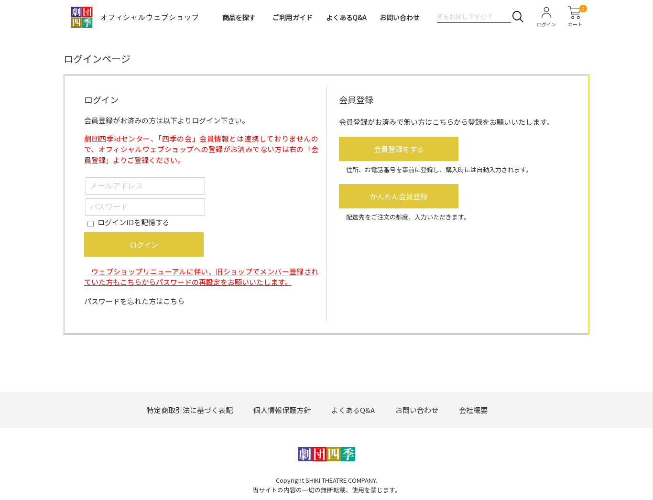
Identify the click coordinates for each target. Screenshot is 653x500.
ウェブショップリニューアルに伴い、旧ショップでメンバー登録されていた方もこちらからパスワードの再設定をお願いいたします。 (201, 276)
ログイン (144, 244)
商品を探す (239, 17)
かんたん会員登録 (398, 196)
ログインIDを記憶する (134, 222)
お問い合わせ (400, 17)
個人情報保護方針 (282, 410)
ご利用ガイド (292, 17)
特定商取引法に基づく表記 (190, 410)
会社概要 (473, 410)
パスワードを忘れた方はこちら (134, 301)
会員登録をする (399, 149)
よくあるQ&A (346, 17)
